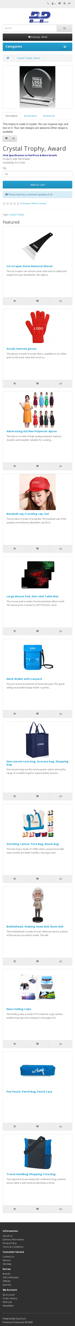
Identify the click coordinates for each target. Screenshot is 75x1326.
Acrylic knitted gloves (22, 348)
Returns (7, 1260)
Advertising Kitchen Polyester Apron (32, 431)
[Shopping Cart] (64, 3)
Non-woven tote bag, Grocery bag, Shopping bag (37, 762)
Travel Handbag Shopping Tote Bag (31, 1174)
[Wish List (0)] (59, 3)
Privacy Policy (10, 1243)
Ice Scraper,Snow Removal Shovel (29, 266)
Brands (6, 1273)
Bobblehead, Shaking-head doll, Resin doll (35, 926)
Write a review (38, 203)
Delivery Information (13, 1239)
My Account (9, 1294)
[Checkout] (69, 3)
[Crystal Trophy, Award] (37, 87)
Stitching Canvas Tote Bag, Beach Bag (33, 844)
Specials (7, 1284)
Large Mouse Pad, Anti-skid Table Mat (33, 596)
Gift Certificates (11, 1277)
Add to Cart (37, 184)
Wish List (7, 1302)
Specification (30, 115)
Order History (10, 1298)
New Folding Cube (19, 1009)
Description (12, 115)
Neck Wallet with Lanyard (24, 679)
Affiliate (7, 1281)
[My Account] (54, 3)
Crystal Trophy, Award (28, 58)
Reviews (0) (48, 115)
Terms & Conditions (13, 1246)
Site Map (7, 1264)
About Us (7, 1235)
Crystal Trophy (16, 214)
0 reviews (25, 203)
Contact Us (8, 1256)
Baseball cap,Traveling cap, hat (28, 513)
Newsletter (8, 1305)
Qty (4, 168)
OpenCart (21, 1318)
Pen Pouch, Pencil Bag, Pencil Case (29, 1091)
